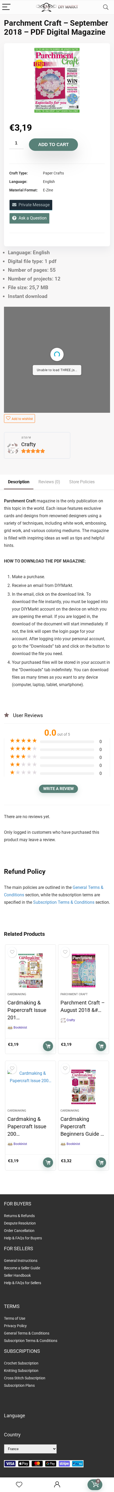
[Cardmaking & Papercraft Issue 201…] (30, 970)
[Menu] (6, 7)
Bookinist (20, 1027)
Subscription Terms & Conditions (63, 902)
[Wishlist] (19, 1484)
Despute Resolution (20, 1223)
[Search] (105, 7)
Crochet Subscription (21, 1363)
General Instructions (20, 1260)
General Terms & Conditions (26, 1333)
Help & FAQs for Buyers (23, 1238)
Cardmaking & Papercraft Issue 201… (26, 1010)
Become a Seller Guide (22, 1268)
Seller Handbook (17, 1275)
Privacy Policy (15, 1326)
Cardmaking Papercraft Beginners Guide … (82, 1126)
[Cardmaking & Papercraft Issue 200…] (30, 1087)
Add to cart (53, 144)
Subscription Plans (20, 1385)
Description (18, 481)
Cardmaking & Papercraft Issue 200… (26, 1126)
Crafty (28, 444)
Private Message (33, 204)
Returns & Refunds (19, 1216)
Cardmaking (16, 994)
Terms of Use (14, 1318)
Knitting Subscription (21, 1370)
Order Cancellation (19, 1230)
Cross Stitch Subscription (24, 1378)
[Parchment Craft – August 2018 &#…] (83, 970)
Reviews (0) (49, 481)
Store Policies (82, 481)
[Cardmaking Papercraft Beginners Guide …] (83, 1087)
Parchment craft (74, 994)
